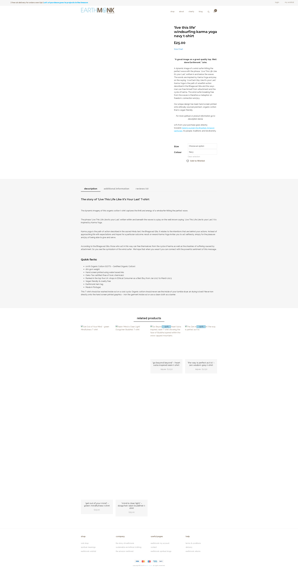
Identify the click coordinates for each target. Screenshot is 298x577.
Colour (178, 152)
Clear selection (194, 157)
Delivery (189, 547)
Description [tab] (90, 188)
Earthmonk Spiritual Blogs (161, 551)
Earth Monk (148, 565)
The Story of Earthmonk (125, 543)
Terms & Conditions (193, 543)
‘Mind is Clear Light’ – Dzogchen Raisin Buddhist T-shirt (131, 505)
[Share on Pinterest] (185, 166)
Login (276, 2)
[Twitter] (4, 2)
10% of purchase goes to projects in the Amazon (66, 2)
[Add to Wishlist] (84, 329)
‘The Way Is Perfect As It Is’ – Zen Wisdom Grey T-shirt (201, 363)
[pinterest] (6, 2)
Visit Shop (85, 543)
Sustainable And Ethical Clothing (128, 547)
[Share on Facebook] (174, 166)
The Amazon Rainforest (124, 551)
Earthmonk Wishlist (88, 551)
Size (176, 146)
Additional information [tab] (116, 188)
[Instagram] (8, 2)
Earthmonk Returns (193, 551)
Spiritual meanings (88, 547)
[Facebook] (2, 2)
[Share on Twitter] (180, 166)
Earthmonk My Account (160, 543)
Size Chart (178, 49)
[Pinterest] (152, 570)
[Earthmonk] (99, 10)
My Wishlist (289, 2)
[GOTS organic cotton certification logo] (106, 27)
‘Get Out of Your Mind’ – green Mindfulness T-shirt (97, 504)
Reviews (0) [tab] (142, 188)
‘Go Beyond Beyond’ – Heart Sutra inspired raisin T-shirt (166, 363)
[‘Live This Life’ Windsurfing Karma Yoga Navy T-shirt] (92, 27)
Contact (154, 547)
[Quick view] (109, 329)
